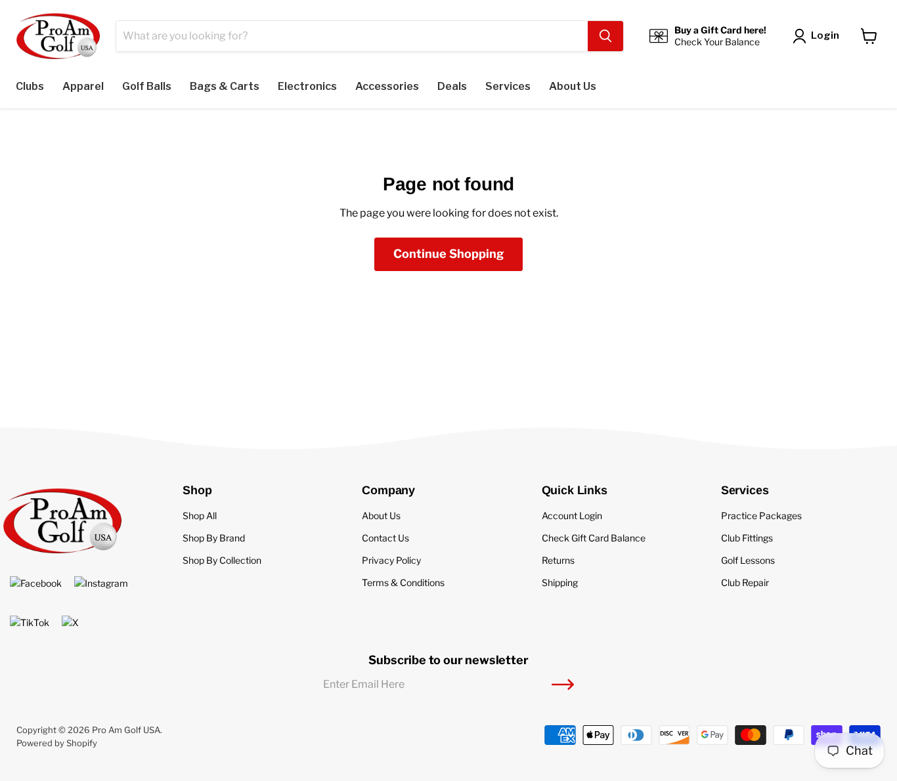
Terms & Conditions (403, 582)
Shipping (560, 582)
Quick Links (574, 490)
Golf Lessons (748, 560)
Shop (197, 490)
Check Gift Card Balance (593, 537)
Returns (558, 560)
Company (388, 490)
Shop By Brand (214, 537)
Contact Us (385, 537)
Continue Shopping (448, 254)
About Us (381, 515)
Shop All (200, 515)
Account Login (572, 515)
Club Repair (745, 582)
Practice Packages (761, 515)
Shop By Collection (222, 560)
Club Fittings (747, 537)
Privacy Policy (391, 560)
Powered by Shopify (56, 743)
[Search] (605, 36)
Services (745, 490)
